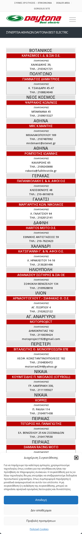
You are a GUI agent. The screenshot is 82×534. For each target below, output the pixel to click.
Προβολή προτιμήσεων (41, 520)
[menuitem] (33, 3)
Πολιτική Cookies (39, 529)
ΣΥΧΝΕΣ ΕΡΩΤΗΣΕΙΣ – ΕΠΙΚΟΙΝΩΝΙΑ (33, 2)
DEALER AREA (63, 2)
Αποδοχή (41, 499)
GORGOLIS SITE (42, 8)
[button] (76, 458)
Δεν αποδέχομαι (41, 510)
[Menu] (70, 19)
